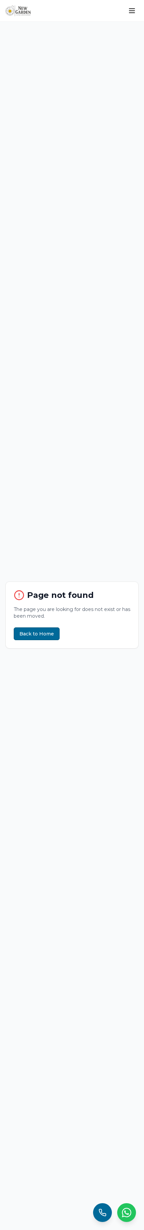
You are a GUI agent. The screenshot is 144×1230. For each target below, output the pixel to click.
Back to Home (36, 634)
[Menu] (132, 10)
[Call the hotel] (102, 1212)
